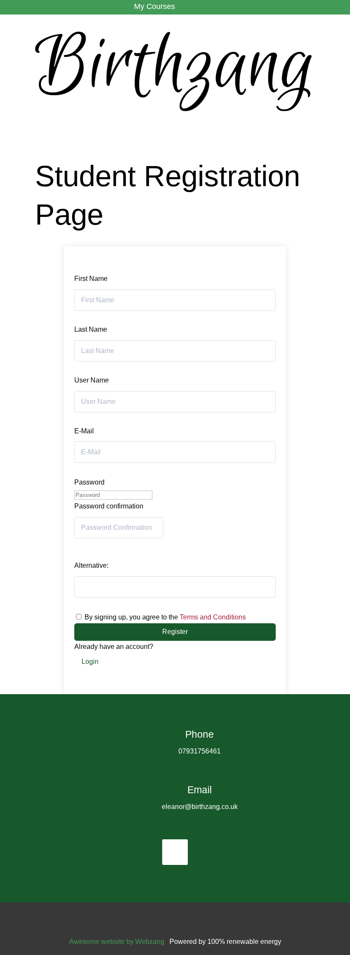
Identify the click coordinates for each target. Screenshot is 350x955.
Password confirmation (108, 506)
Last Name (90, 329)
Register (175, 631)
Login (90, 661)
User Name (91, 380)
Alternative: (91, 565)
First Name (91, 278)
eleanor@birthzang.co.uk (200, 806)
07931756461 (199, 751)
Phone (199, 734)
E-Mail (84, 431)
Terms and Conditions (213, 617)
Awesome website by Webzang (116, 941)
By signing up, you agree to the (165, 617)
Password (89, 482)
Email (199, 789)
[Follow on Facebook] (175, 852)
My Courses (154, 6)
